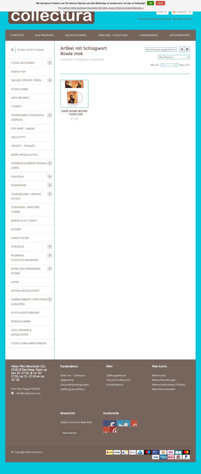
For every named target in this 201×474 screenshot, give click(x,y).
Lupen (15, 282)
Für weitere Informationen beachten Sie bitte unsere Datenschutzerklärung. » (101, 8)
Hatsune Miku (20, 97)
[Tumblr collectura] (106, 429)
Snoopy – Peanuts (23, 145)
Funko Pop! (18, 71)
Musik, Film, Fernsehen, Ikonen (26, 271)
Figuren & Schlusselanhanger (24, 258)
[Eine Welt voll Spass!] (65, 15)
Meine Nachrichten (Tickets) (168, 384)
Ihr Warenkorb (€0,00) (156, 19)
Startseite (17, 35)
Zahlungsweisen (116, 375)
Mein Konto (184, 19)
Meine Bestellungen (164, 380)
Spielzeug (17, 246)
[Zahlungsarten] (110, 452)
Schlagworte (81, 59)
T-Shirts (16, 106)
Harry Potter (20, 238)
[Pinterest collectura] (127, 423)
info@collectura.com (28, 393)
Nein (160, 3)
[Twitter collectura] (113, 423)
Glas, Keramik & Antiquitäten (21, 332)
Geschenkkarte (180, 35)
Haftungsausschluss (72, 389)
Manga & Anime (21, 321)
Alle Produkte (44, 35)
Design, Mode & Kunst (25, 290)
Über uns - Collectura (113, 35)
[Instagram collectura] (113, 429)
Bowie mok (97, 59)
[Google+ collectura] (120, 423)
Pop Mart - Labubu (23, 128)
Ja (150, 3)
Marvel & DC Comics (24, 220)
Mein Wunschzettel (163, 389)
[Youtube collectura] (134, 423)
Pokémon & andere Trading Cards (29, 165)
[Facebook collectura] (106, 423)
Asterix (16, 229)
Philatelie (17, 176)
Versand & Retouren (118, 380)
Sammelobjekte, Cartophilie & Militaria (29, 302)
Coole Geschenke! (23, 63)
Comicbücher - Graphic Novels (26, 196)
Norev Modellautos (24, 154)
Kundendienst (149, 35)
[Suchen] (13, 50)
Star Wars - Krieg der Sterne (25, 209)
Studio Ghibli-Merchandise (28, 343)
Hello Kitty (18, 137)
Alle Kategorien (75, 35)
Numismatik (18, 185)
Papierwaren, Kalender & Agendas (27, 117)
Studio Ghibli (19, 89)
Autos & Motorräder (25, 312)
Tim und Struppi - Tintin (26, 80)
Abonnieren (70, 433)
